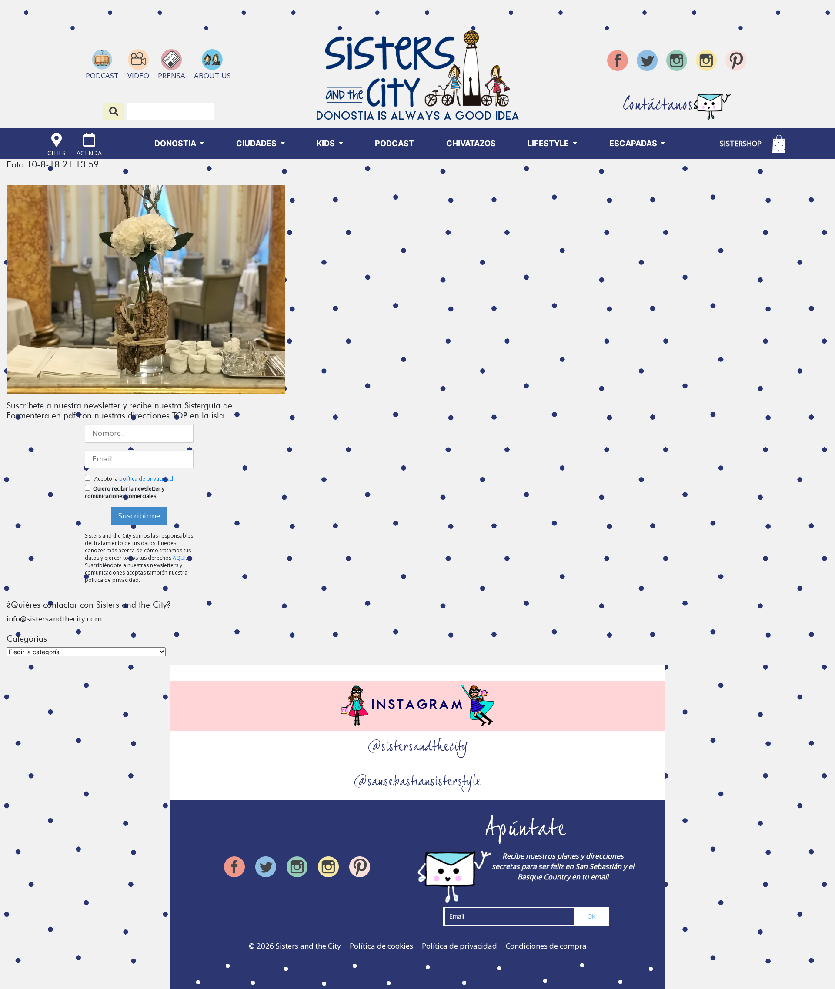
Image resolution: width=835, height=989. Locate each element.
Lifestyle (549, 143)
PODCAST (394, 143)
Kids (327, 143)
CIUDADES (257, 143)
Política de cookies (381, 946)
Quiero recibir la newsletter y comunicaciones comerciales (124, 492)
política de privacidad (146, 478)
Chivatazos (471, 143)
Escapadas (634, 143)
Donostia (176, 143)
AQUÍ (179, 557)
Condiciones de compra (546, 946)
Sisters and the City (308, 946)
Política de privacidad (459, 946)
